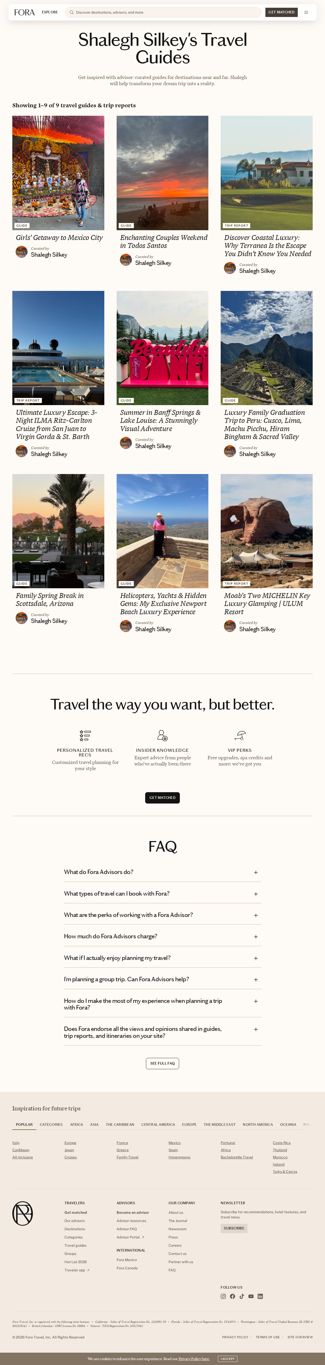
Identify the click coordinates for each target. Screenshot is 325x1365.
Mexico (175, 1143)
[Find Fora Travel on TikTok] (241, 1296)
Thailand (280, 1150)
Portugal (228, 1143)
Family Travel (127, 1157)
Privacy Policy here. (194, 1358)
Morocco (280, 1157)
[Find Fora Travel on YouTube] (251, 1296)
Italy (16, 1143)
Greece (123, 1150)
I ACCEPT (228, 1359)
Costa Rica (282, 1143)
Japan (69, 1150)
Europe (70, 1143)
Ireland (278, 1164)
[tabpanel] (162, 1158)
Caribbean (20, 1150)
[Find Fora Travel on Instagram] (223, 1296)
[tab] (24, 1126)
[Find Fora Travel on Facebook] (232, 1296)
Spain (173, 1150)
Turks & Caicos (285, 1172)
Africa (226, 1150)
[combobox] (166, 12)
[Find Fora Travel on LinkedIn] (260, 1296)
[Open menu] (306, 12)
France (122, 1143)
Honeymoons (179, 1157)
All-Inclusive (22, 1157)
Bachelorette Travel (237, 1157)
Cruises (70, 1157)
